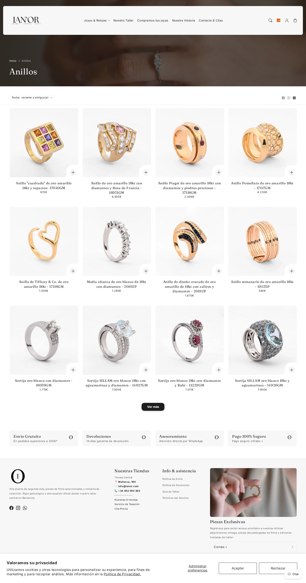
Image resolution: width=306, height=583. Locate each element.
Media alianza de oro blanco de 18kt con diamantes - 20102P (116, 284)
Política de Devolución (176, 485)
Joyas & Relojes (95, 20)
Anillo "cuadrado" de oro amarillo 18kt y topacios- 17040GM (44, 185)
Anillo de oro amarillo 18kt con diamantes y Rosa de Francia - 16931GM (116, 188)
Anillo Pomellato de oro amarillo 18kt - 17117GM (262, 185)
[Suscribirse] (292, 547)
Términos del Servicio (175, 497)
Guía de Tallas (170, 491)
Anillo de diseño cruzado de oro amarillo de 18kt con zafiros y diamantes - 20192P (189, 286)
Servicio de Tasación (127, 504)
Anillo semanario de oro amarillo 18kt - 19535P (262, 284)
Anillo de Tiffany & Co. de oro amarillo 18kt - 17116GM (43, 284)
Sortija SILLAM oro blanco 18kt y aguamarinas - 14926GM (262, 382)
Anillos (26, 60)
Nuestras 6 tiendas (126, 499)
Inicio (12, 60)
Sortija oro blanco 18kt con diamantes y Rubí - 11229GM (189, 382)
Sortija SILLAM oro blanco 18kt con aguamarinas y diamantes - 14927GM (117, 382)
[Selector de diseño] (283, 98)
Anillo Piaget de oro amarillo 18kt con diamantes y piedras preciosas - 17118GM (189, 188)
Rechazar (278, 568)
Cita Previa (121, 508)
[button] (270, 20)
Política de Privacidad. (122, 574)
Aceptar (238, 568)
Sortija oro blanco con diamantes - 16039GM (43, 382)
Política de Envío (172, 478)
